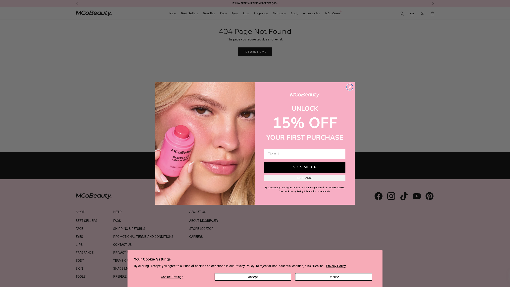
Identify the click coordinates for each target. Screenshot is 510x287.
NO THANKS (304, 177)
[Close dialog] (350, 87)
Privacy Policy (336, 266)
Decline (334, 277)
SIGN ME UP (305, 167)
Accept (253, 277)
